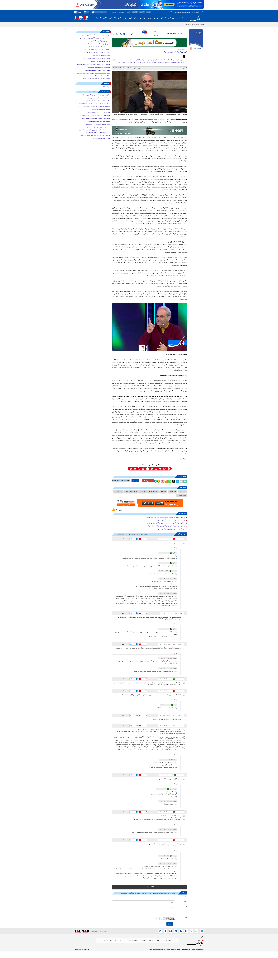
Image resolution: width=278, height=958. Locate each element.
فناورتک (134, 12)
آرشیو (128, 12)
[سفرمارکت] (149, 503)
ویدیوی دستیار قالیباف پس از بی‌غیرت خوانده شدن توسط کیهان (92, 104)
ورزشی (156, 18)
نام (186, 896)
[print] (113, 34)
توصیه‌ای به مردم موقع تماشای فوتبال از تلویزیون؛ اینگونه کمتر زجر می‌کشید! (166, 526)
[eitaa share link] (166, 481)
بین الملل (171, 18)
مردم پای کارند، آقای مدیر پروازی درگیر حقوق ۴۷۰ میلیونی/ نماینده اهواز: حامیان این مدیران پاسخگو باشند (95, 131)
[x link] (139, 468)
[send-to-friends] (117, 34)
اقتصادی (163, 18)
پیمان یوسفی (118, 492)
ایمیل (185, 902)
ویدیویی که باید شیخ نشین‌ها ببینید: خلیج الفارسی (95, 118)
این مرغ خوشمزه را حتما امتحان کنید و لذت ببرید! (96, 44)
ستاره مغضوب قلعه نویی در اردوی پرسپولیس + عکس (172, 529)
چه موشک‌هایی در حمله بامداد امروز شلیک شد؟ (96, 59)
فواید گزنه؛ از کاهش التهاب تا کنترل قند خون (97, 50)
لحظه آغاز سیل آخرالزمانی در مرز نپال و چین (98, 98)
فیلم (125, 18)
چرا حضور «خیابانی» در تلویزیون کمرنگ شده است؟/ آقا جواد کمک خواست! (166, 517)
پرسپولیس (143, 492)
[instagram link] (147, 468)
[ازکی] (171, 4)
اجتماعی (142, 18)
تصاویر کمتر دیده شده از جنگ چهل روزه (98, 121)
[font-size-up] (131, 34)
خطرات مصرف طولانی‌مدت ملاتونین (99, 62)
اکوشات (142, 12)
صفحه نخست (180, 18)
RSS (105, 941)
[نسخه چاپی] (185, 481)
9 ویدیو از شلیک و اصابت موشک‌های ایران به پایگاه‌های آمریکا (93, 64)
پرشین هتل (106, 87)
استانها (98, 18)
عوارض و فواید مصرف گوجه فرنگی (100, 110)
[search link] (93, 12)
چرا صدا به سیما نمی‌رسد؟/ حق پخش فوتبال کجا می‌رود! (171, 520)
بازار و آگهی (112, 18)
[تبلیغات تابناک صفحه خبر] (196, 40)
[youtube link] (134, 468)
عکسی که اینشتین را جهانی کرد (101, 138)
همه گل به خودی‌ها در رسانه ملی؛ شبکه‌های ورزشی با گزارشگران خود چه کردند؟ (165, 523)
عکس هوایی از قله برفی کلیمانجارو (100, 41)
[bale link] (156, 468)
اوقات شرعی (112, 941)
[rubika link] (168, 468)
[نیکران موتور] (149, 130)
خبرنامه (151, 941)
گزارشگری (163, 492)
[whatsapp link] (164, 468)
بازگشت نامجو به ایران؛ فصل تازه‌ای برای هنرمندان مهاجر (94, 136)
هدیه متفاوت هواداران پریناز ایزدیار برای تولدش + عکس (94, 38)
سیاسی (150, 18)
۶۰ (144, 35)
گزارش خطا (119, 510)
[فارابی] (149, 42)
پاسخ (123, 539)
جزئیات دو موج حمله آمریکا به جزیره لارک (98, 67)
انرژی (130, 18)
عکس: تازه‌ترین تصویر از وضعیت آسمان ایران (97, 70)
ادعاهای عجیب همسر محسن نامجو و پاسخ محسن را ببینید (93, 107)
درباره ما (168, 941)
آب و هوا (122, 941)
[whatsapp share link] (169, 481)
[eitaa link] (143, 468)
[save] (120, 34)
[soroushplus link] (151, 468)
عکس (120, 18)
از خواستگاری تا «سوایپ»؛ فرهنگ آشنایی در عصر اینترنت (94, 35)
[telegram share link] (177, 481)
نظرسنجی (121, 12)
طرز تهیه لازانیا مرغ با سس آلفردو (100, 56)
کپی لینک (135, 480)
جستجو (136, 941)
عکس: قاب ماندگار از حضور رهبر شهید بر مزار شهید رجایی (94, 47)
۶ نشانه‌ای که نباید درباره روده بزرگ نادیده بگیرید (96, 53)
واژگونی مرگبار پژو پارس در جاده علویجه (98, 113)
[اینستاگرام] (162, 481)
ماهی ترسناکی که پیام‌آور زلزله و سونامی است (97, 124)
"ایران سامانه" (77, 949)
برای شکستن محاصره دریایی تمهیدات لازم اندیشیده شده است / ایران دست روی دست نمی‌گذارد (93, 74)
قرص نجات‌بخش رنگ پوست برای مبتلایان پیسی (96, 101)
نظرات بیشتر (150, 887)
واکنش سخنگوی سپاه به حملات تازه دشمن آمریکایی (95, 79)
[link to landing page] (196, 18)
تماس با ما (160, 941)
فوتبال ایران (182, 492)
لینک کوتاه (148, 481)
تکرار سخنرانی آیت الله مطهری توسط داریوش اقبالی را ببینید (93, 95)
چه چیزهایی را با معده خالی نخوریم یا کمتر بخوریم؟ (95, 115)
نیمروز (148, 12)
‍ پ (127, 33)
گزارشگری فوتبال (153, 492)
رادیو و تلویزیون (171, 33)
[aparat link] (130, 468)
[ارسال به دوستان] (181, 481)
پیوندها (114, 12)
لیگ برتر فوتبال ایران (131, 492)
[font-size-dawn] (124, 34)
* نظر (185, 907)
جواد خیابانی (172, 492)
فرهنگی (136, 18)
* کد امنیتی (184, 918)
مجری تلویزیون (182, 496)
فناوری (105, 18)
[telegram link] (160, 468)
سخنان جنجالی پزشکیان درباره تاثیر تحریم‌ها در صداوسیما (94, 127)
